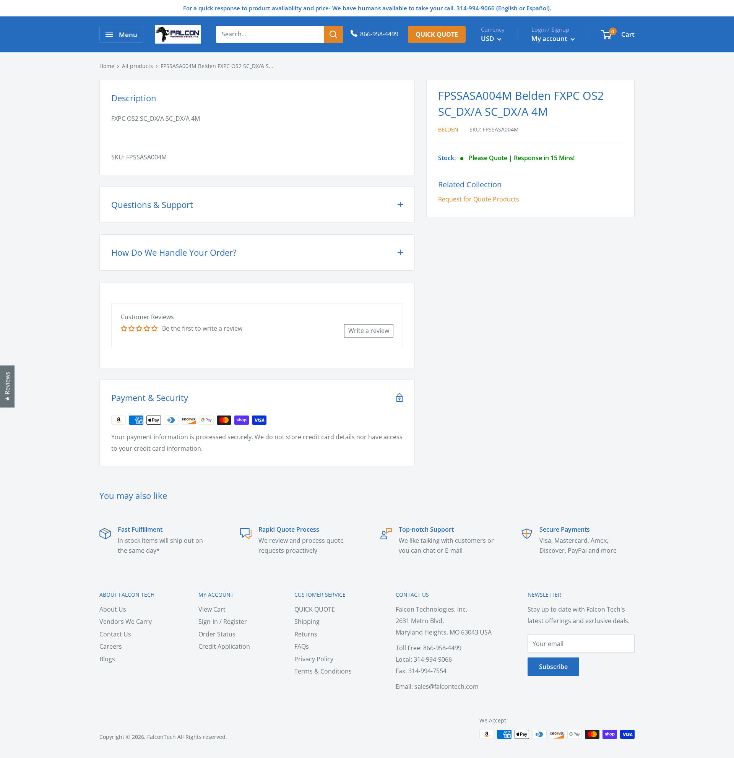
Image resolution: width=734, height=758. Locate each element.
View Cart (212, 609)
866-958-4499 (379, 34)
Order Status (216, 634)
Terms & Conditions (323, 671)
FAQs (301, 646)
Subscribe (553, 666)
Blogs (107, 659)
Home (106, 66)
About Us (112, 609)
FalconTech (161, 736)
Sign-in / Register (222, 621)
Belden (448, 129)
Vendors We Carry (125, 621)
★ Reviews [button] (7, 386)
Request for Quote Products (478, 199)
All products (137, 66)
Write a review (368, 330)
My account (550, 38)
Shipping (307, 621)
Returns (305, 634)
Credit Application (224, 646)
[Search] (333, 34)
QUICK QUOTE (314, 609)
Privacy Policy (313, 659)
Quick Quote (437, 34)
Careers (110, 646)
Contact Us (115, 634)
